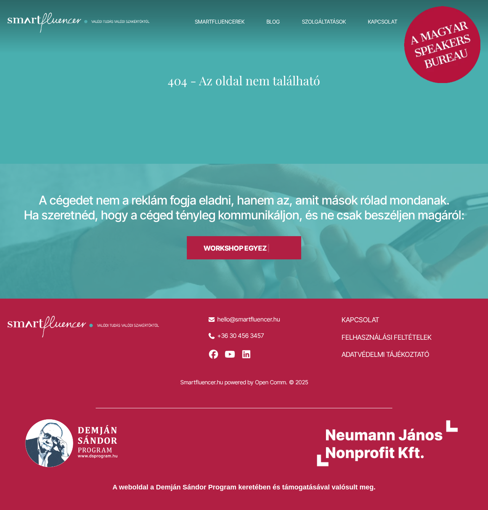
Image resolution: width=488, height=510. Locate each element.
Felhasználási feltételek (387, 337)
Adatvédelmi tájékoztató (385, 354)
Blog (273, 21)
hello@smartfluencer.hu (248, 319)
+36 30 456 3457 (240, 335)
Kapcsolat (382, 21)
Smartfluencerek (219, 21)
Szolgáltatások (324, 21)
